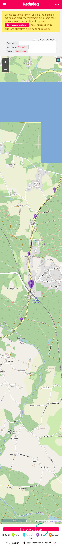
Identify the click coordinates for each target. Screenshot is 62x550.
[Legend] (58, 60)
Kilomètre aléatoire (18, 25)
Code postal (12, 43)
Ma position (13, 543)
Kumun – (16, 51)
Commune (17, 47)
